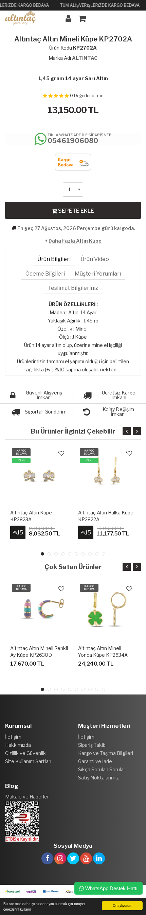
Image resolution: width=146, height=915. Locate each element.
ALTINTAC (84, 58)
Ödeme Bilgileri (45, 273)
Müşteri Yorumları (98, 273)
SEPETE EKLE (75, 211)
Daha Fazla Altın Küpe (75, 241)
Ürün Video (94, 259)
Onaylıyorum (122, 905)
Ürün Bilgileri (54, 259)
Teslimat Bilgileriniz (73, 288)
